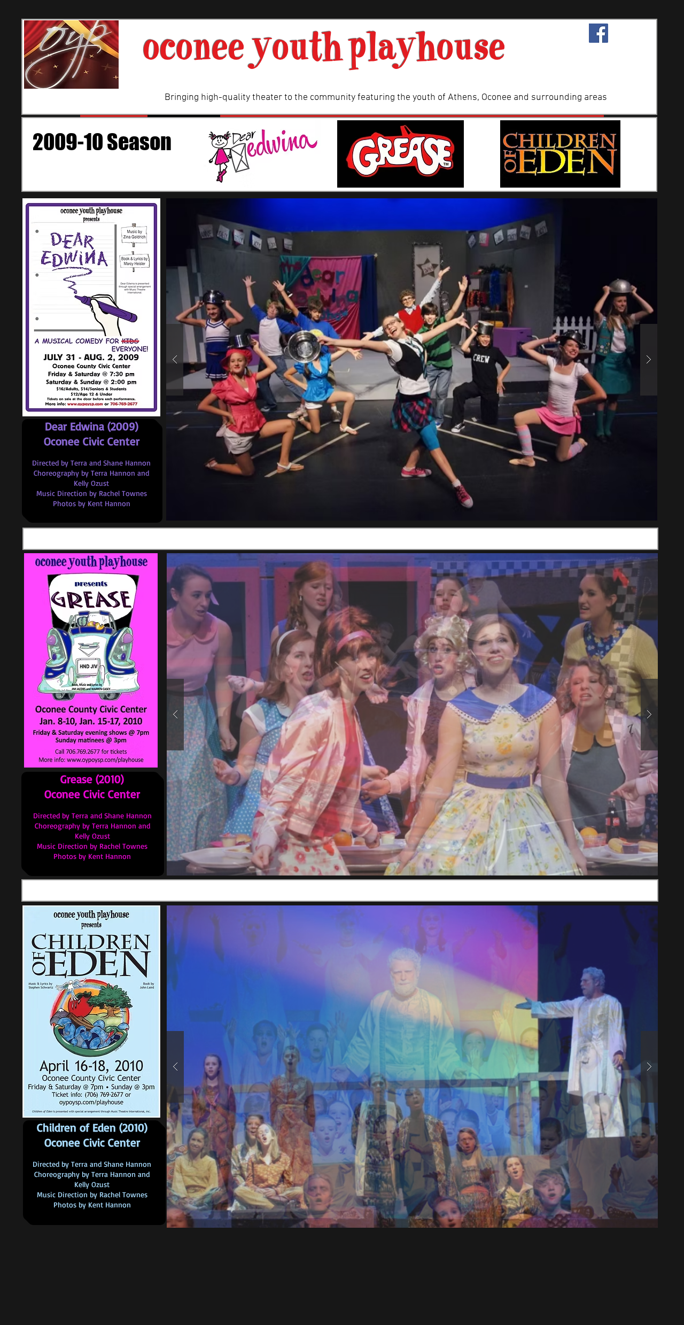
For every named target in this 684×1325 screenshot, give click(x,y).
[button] (411, 359)
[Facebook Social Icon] (598, 33)
